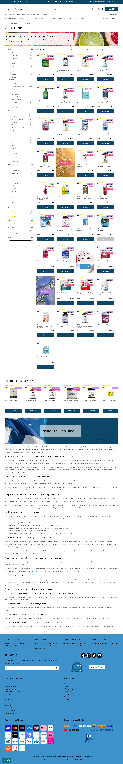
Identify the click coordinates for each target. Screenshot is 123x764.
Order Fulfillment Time (12, 692)
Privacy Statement (11, 710)
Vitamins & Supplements (16, 23)
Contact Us (8, 684)
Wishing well (44, 14)
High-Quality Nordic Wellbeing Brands (61, 2)
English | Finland (114, 14)
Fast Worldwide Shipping (20, 2)
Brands (66, 699)
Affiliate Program (70, 689)
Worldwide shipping (33, 14)
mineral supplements (35, 571)
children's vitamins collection (22, 565)
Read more (85, 266)
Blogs (66, 697)
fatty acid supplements (72, 571)
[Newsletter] (57, 668)
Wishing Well (68, 694)
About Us (67, 684)
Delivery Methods (10, 689)
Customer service (9, 14)
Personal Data (9, 708)
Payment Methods (10, 687)
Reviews (67, 687)
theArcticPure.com (59, 760)
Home (6, 23)
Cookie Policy (9, 705)
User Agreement (10, 713)
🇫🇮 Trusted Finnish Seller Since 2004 (101, 2)
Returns (7, 694)
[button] (99, 9)
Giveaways (67, 692)
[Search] (93, 9)
